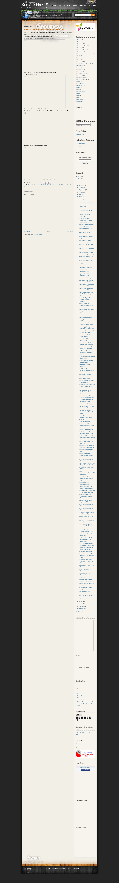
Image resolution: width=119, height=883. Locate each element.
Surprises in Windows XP (86, 551)
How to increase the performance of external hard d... (86, 455)
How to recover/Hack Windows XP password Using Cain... (86, 220)
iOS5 (78, 95)
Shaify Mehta (76, 868)
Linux (78, 67)
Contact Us (67, 5)
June (80, 196)
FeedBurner (88, 166)
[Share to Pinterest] (50, 183)
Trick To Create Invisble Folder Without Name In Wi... (86, 478)
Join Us (75, 5)
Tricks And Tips (65, 184)
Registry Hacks (81, 73)
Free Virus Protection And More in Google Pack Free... (86, 597)
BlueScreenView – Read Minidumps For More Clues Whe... (85, 539)
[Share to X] (47, 183)
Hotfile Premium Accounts (84, 63)
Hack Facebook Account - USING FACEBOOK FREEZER (86, 214)
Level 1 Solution (80, 143)
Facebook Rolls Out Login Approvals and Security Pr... (86, 352)
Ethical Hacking (32, 184)
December (82, 183)
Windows (79, 85)
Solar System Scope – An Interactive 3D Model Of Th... (86, 525)
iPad (78, 97)
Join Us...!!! (80, 698)
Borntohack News (82, 45)
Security (59, 184)
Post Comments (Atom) (36, 234)
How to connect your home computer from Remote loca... (86, 311)
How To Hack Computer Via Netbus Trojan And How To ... (87, 437)
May (80, 199)
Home (54, 5)
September (82, 189)
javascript (79, 101)
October (81, 187)
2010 (79, 611)
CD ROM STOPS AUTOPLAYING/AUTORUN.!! (86, 370)
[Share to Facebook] (48, 183)
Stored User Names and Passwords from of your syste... (86, 262)
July (80, 194)
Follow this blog (85, 769)
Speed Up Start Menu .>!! (85, 378)
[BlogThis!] (45, 183)
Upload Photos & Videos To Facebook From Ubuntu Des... (86, 561)
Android (79, 39)
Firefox (79, 55)
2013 (79, 176)
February (81, 606)
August (81, 192)
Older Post (70, 231)
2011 (79, 181)
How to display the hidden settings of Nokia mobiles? (86, 299)
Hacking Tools (92, 5)
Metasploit (80, 69)
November (82, 185)
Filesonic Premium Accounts (85, 53)
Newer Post (27, 231)
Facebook (80, 51)
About (60, 5)
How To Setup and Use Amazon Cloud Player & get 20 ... (86, 411)
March (81, 604)
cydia (78, 89)
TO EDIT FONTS (83, 577)
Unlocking (80, 83)
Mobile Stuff (80, 71)
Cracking (79, 47)
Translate (88, 125)
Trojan (79, 81)
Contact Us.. (80, 696)
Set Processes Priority (85, 278)
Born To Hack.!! (34, 4)
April (80, 601)
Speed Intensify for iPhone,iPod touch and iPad (86, 305)
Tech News (80, 77)
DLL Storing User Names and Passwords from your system (87, 386)
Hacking (39, 184)
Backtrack (80, 43)
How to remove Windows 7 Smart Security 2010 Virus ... (86, 425)
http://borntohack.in (61, 868)
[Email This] (44, 183)
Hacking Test (82, 5)
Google (79, 57)
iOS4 (78, 93)
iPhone (79, 99)
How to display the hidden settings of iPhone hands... (86, 319)
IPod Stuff (80, 65)
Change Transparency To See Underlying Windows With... (86, 555)
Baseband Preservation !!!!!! (86, 429)
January (81, 608)
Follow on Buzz (80, 134)
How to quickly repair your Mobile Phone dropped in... (86, 294)
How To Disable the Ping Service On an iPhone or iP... (86, 392)
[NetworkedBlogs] (85, 767)
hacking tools (81, 91)
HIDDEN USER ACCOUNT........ (87, 315)
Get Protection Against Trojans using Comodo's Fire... (86, 496)
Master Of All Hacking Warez (48, 184)
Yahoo (79, 87)
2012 (79, 178)
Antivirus (79, 41)
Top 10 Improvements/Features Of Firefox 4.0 (87, 472)
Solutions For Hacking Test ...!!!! (85, 702)
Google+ (79, 59)
